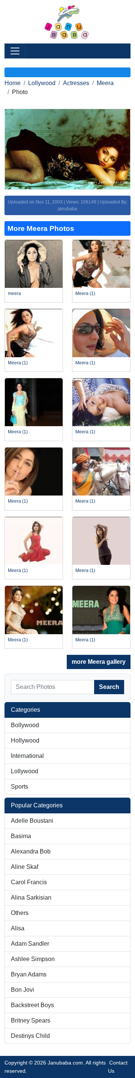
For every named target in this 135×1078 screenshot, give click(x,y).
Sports (19, 786)
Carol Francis (29, 882)
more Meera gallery (99, 662)
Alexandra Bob (31, 851)
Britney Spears (30, 1020)
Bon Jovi (22, 990)
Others (19, 913)
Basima (21, 836)
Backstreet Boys (32, 1005)
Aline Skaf (24, 867)
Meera (105, 83)
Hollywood (25, 740)
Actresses (76, 83)
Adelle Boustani (32, 820)
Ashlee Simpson (33, 959)
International (27, 756)
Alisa (17, 928)
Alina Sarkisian (31, 897)
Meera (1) (85, 293)
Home (12, 83)
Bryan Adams (28, 974)
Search (109, 687)
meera (14, 293)
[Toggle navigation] (15, 50)
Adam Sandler (30, 943)
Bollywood (25, 725)
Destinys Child (30, 1036)
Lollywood (42, 83)
